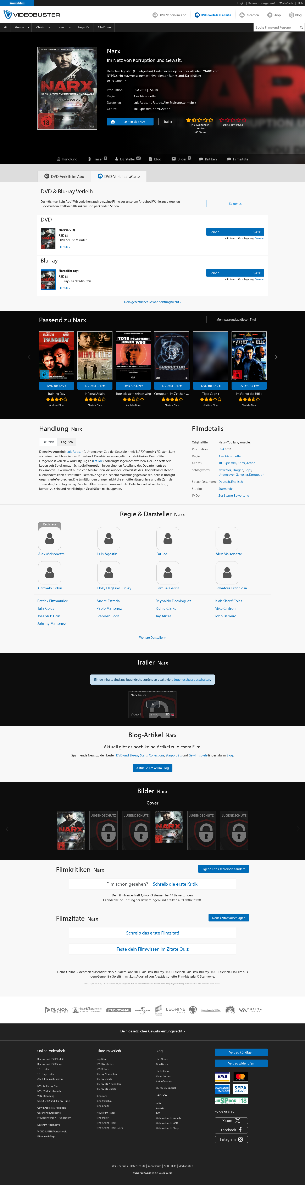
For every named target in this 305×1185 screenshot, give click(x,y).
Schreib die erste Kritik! (176, 884)
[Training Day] (56, 355)
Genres (19, 27)
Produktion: (115, 90)
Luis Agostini (142, 102)
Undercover (226, 474)
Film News (161, 1059)
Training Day (56, 393)
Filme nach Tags (46, 1136)
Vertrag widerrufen (241, 1063)
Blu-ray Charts (104, 1078)
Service (161, 1095)
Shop (277, 15)
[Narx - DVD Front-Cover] (71, 830)
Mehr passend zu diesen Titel (236, 319)
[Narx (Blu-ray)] (48, 279)
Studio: (197, 489)
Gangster (242, 474)
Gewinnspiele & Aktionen (51, 1107)
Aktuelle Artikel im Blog (152, 768)
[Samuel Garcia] (167, 572)
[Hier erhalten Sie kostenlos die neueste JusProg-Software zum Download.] (231, 1100)
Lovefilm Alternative (48, 1124)
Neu (61, 27)
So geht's (83, 27)
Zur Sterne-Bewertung (233, 495)
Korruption (256, 474)
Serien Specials (164, 1081)
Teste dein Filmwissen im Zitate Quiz (153, 949)
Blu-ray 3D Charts (106, 1088)
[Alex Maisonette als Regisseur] (49, 538)
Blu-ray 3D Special (166, 1087)
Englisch (237, 481)
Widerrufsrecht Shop (167, 1128)
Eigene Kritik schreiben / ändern (223, 869)
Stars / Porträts (163, 1076)
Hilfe (158, 1103)
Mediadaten (185, 1166)
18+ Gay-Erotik (45, 1073)
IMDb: (196, 495)
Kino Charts (102, 1105)
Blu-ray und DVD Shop (49, 1064)
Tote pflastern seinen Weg (133, 393)
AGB (158, 1113)
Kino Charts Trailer (106, 1122)
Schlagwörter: (201, 470)
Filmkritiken (162, 1071)
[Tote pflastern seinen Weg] (133, 355)
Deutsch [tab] (48, 442)
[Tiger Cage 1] (210, 355)
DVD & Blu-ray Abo (47, 1085)
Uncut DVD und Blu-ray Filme (53, 1100)
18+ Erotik (43, 1069)
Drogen (238, 470)
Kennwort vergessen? (261, 3)
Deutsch (224, 481)
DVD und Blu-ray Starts (132, 755)
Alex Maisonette (144, 96)
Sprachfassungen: (204, 481)
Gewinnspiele (198, 755)
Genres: (112, 109)
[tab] (64, 176)
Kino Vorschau (104, 1100)
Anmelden (17, 3)
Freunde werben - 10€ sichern (54, 1117)
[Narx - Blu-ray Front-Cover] (169, 830)
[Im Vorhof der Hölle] (249, 355)
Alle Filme (104, 27)
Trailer (168, 121)
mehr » (122, 80)
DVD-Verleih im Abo (172, 15)
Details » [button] (64, 247)
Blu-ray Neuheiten (106, 1073)
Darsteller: (114, 102)
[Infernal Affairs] (94, 355)
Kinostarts (101, 1095)
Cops (248, 470)
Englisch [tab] (67, 442)
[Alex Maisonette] (227, 538)
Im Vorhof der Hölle (249, 393)
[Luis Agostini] (108, 538)
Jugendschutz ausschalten (192, 679)
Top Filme (101, 1059)
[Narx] (67, 88)
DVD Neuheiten (105, 1064)
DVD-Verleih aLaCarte (216, 15)
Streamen (252, 15)
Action (165, 109)
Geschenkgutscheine (49, 1112)
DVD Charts (102, 1069)
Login (240, 3)
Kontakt (160, 1108)
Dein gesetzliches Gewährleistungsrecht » (152, 302)
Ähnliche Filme (56, 404)
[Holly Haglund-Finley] (108, 572)
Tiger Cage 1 (210, 393)
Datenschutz (137, 1166)
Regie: (111, 96)
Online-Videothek (51, 1050)
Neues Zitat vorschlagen (228, 918)
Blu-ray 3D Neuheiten (108, 1083)
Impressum (154, 1166)
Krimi (156, 109)
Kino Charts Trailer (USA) (109, 1127)
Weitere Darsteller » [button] (152, 637)
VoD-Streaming (45, 1095)
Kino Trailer (102, 1117)
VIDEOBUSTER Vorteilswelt (52, 1131)
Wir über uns (120, 1166)
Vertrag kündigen (241, 1052)
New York (225, 470)
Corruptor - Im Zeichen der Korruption (172, 393)
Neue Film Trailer (105, 1112)
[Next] (275, 357)
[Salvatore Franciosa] (227, 572)
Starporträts (174, 755)
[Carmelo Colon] (49, 572)
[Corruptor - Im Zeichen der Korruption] (171, 355)
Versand (259, 238)
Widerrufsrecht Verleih (168, 1118)
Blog (298, 15)
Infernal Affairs (95, 393)
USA (136, 90)
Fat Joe (157, 102)
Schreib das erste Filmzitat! (152, 933)
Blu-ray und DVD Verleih (50, 1059)
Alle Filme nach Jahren (50, 1078)
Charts (40, 27)
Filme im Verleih (108, 1050)
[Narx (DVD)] (48, 238)
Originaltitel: (200, 442)
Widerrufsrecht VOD (167, 1123)
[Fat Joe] (167, 538)
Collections (156, 755)
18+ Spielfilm (142, 109)
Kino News (162, 1064)
